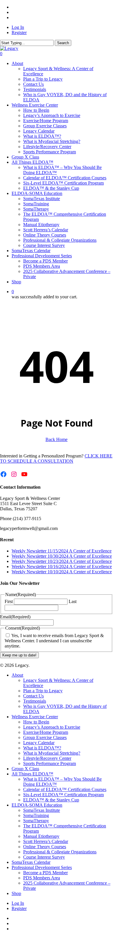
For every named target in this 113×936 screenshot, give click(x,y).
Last (72, 601)
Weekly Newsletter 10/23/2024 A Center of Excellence (62, 561)
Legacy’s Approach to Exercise (51, 727)
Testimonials (34, 701)
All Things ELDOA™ (32, 773)
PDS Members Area (41, 877)
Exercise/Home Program (45, 732)
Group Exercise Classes (45, 737)
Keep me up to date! (19, 655)
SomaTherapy (36, 820)
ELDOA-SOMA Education (37, 805)
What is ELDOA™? (42, 747)
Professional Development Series (42, 867)
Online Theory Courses (44, 846)
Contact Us (33, 695)
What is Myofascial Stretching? (51, 753)
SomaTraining (36, 815)
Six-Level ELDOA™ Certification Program (63, 794)
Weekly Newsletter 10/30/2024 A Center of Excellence (62, 556)
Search (63, 43)
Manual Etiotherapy (41, 836)
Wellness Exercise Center (35, 716)
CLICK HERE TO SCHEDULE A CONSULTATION (56, 458)
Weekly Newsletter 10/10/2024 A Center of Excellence (62, 571)
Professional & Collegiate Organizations (59, 851)
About (17, 675)
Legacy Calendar (38, 742)
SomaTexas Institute (41, 810)
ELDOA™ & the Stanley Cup (51, 799)
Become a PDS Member (45, 872)
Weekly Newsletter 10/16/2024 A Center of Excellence (62, 566)
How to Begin (36, 721)
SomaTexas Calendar (31, 862)
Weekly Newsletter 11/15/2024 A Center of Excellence (62, 550)
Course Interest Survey (44, 857)
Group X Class (25, 768)
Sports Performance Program (49, 763)
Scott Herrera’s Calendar (45, 841)
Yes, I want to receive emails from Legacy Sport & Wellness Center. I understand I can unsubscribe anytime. (54, 640)
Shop (16, 893)
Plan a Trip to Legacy (43, 690)
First (9, 601)
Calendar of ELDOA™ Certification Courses (64, 789)
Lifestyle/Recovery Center (47, 758)
